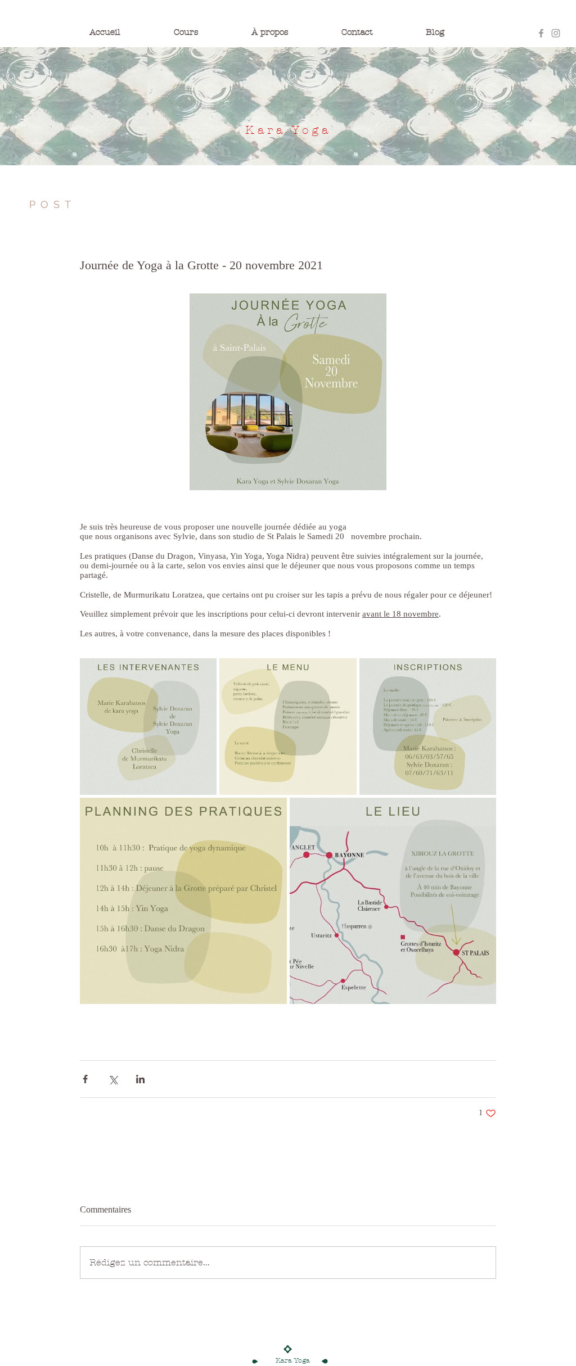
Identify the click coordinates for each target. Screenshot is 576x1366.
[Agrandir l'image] (148, 726)
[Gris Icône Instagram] (555, 33)
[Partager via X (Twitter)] (112, 1079)
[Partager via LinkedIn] (140, 1079)
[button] (207, 32)
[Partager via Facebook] (85, 1079)
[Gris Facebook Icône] (541, 33)
